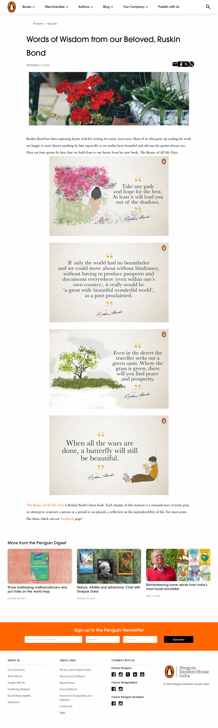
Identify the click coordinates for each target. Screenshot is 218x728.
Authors (83, 7)
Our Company (134, 7)
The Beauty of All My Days (45, 505)
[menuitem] (27, 7)
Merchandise (55, 7)
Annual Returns (68, 689)
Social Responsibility (19, 695)
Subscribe (178, 639)
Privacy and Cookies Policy (75, 669)
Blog (106, 7)
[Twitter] (186, 64)
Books (26, 7)
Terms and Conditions (72, 676)
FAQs (62, 712)
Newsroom (14, 702)
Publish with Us (168, 7)
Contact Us (66, 706)
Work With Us (15, 676)
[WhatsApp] (191, 64)
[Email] (175, 64)
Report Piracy (67, 682)
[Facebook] (180, 64)
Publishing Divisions (19, 689)
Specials (52, 24)
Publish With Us (16, 682)
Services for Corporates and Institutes (76, 697)
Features (38, 24)
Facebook (67, 519)
